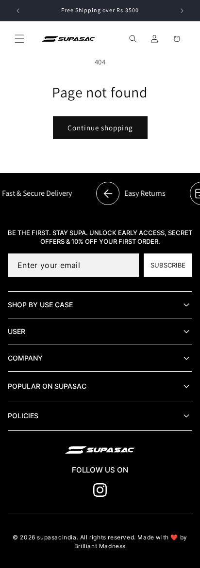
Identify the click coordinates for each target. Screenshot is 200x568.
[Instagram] (100, 490)
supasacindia (56, 537)
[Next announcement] (182, 10)
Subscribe (167, 265)
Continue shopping (100, 127)
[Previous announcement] (18, 10)
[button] (19, 38)
